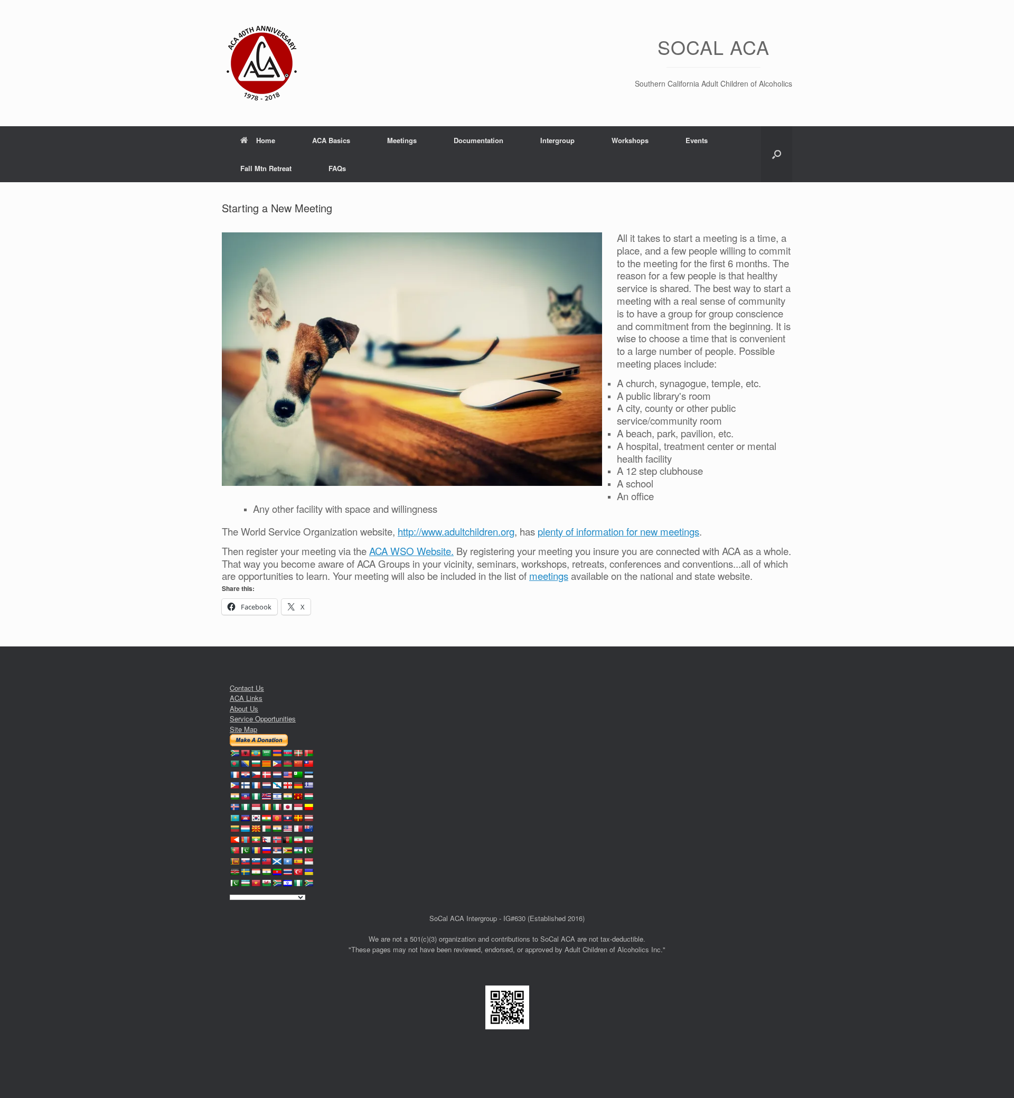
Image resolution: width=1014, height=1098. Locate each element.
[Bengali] (234, 763)
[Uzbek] (245, 883)
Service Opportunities (263, 719)
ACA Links (246, 698)
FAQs (337, 168)
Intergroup (557, 140)
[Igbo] (245, 807)
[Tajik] (255, 872)
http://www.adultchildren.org (456, 531)
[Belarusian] (308, 753)
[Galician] (276, 785)
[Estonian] (308, 775)
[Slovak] (245, 861)
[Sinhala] (234, 861)
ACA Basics (331, 140)
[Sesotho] (298, 850)
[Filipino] (234, 785)
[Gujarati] (234, 796)
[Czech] (255, 775)
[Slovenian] (255, 861)
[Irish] (266, 807)
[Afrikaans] (234, 753)
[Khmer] (245, 818)
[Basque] (298, 753)
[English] (287, 775)
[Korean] (255, 818)
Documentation (478, 140)
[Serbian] (276, 850)
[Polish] (308, 840)
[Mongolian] (245, 840)
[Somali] (287, 861)
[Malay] (287, 828)
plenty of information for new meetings (618, 531)
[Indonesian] (255, 807)
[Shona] (287, 850)
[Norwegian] (276, 840)
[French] (255, 785)
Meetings (402, 140)
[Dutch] (276, 775)
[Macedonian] (255, 828)
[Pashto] (287, 840)
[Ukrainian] (308, 872)
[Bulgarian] (255, 763)
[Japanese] (287, 807)
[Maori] (308, 828)
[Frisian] (266, 785)
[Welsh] (266, 883)
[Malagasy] (266, 828)
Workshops (630, 140)
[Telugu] (276, 872)
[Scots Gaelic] (276, 861)
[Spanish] (298, 861)
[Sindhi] (308, 850)
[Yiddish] (287, 883)
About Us (244, 708)
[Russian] (266, 850)
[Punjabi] (245, 850)
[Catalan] (266, 763)
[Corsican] (234, 775)
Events (697, 140)
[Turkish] (298, 872)
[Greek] (308, 785)
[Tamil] (266, 872)
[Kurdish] (266, 818)
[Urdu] (234, 883)
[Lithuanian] (234, 828)
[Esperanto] (298, 775)
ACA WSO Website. (411, 551)
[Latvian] (308, 818)
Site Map (243, 729)
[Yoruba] (298, 883)
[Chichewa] (287, 763)
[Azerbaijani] (287, 753)
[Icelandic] (234, 807)
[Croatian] (245, 775)
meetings (548, 576)
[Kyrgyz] (276, 818)
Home (265, 140)
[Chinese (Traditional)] (308, 763)
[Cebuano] (276, 763)
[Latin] (298, 818)
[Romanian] (255, 850)
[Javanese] (298, 807)
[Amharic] (255, 753)
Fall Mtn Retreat (266, 168)
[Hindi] (287, 796)
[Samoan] (266, 861)
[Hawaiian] (266, 796)
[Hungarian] (308, 796)
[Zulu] (308, 883)
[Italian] (276, 807)
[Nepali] (266, 840)
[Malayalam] (276, 828)
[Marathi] (234, 840)
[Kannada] (308, 807)
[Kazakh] (234, 818)
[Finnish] (245, 785)
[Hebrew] (276, 796)
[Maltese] (298, 828)
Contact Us (247, 688)
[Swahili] (234, 872)
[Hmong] (298, 796)
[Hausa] (255, 796)
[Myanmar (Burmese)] (255, 840)
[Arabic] (266, 753)
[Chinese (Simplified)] (298, 763)
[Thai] (287, 872)
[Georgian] (287, 785)
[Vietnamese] (255, 883)
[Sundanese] (308, 861)
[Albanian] (245, 753)
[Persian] (298, 840)
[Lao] (287, 818)
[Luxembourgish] (245, 828)
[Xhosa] (276, 883)
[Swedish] (245, 872)
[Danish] (266, 775)
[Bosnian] (245, 763)
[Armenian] (276, 753)
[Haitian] (245, 796)
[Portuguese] (234, 850)
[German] (298, 785)
